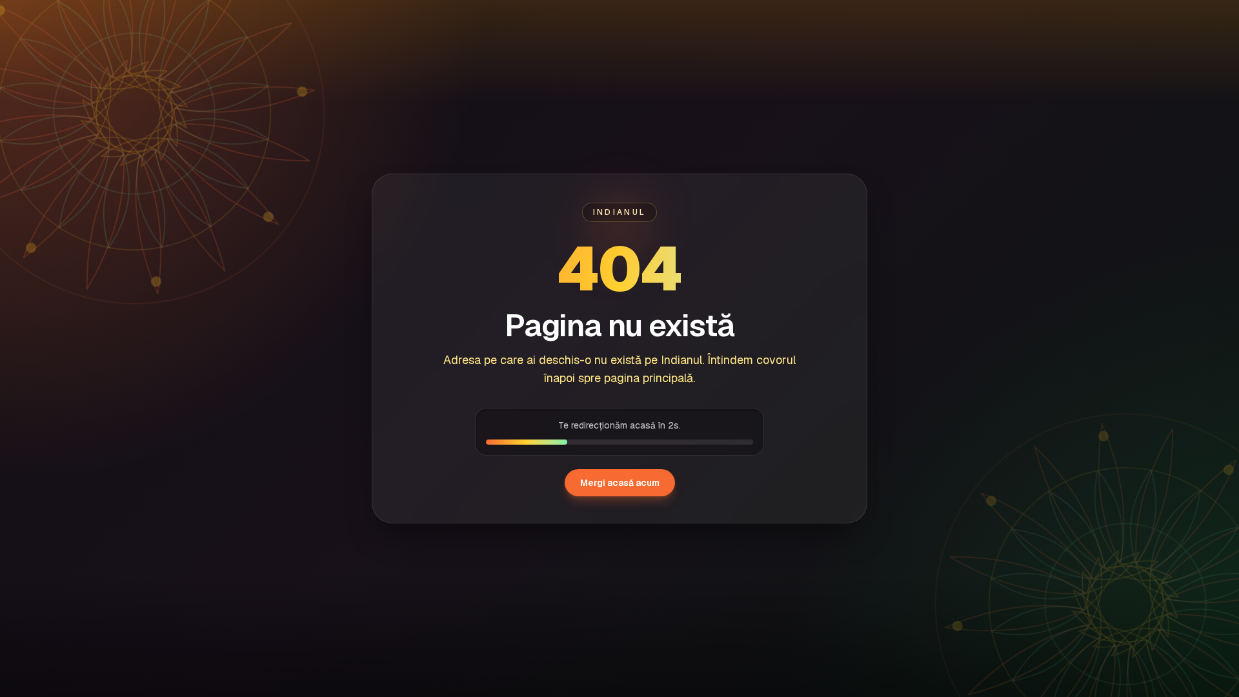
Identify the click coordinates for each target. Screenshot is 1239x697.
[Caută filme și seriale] (946, 19)
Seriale (211, 19)
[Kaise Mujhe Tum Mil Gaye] (144, 637)
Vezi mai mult (1143, 568)
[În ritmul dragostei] (334, 637)
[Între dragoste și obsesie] (904, 637)
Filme (154, 19)
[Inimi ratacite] (1094, 637)
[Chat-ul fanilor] (1174, 19)
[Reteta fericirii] (714, 637)
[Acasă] (86, 19)
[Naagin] (524, 637)
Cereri (268, 19)
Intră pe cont (1110, 19)
